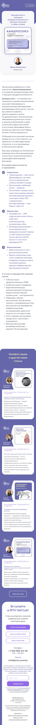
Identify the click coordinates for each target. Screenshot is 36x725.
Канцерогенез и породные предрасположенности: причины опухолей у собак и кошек (17, 568)
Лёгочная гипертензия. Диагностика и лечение (18, 454)
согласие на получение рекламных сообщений (19, 691)
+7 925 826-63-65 (18, 650)
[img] (5, 5)
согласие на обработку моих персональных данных (19, 688)
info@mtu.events (18, 660)
